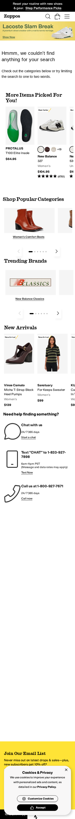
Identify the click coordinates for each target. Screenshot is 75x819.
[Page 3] (37, 251)
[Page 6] (46, 251)
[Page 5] (43, 251)
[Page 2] (34, 251)
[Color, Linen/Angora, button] (53, 149)
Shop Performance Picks (43, 8)
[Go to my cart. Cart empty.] (57, 16)
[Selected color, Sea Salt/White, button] (41, 149)
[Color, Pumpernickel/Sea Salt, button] (47, 149)
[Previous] (18, 251)
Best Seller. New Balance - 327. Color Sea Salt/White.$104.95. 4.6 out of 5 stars (52, 143)
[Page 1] (31, 251)
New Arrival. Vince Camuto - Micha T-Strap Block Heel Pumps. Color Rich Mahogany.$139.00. (19, 370)
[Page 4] (40, 251)
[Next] (56, 251)
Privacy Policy (46, 787)
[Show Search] (48, 16)
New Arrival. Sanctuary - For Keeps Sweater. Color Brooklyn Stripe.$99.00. (52, 368)
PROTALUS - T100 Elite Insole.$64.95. (20, 134)
